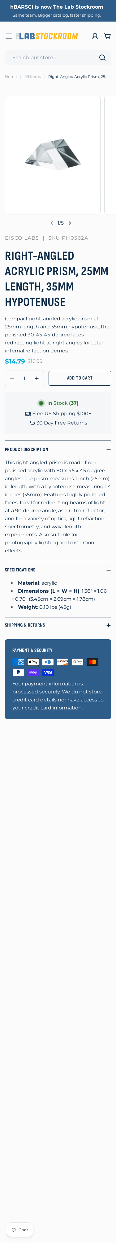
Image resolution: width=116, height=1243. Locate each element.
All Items (32, 76)
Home (11, 76)
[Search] (102, 57)
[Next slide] (69, 223)
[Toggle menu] (8, 36)
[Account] (95, 36)
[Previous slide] (51, 223)
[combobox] (58, 57)
